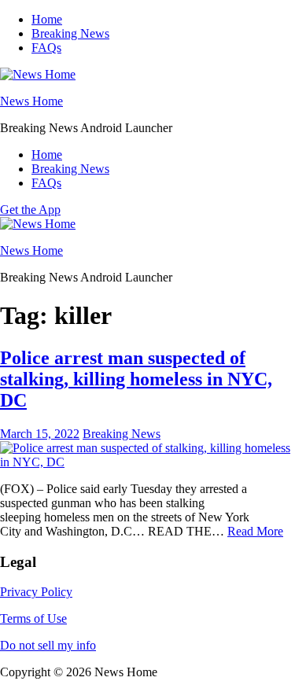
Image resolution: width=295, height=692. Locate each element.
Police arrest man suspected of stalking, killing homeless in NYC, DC (136, 379)
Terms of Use (33, 618)
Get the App (30, 209)
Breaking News (70, 33)
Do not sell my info (48, 645)
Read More (255, 531)
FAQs (46, 47)
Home (46, 19)
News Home (31, 101)
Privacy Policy (36, 591)
